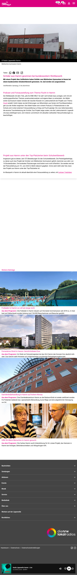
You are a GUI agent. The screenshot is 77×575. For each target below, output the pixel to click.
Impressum (5, 548)
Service (4, 494)
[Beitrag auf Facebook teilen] (14, 73)
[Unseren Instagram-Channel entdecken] (75, 548)
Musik (4, 489)
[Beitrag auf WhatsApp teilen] (10, 73)
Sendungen (6, 471)
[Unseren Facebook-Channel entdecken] (72, 548)
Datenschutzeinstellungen (31, 548)
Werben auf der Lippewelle (11, 512)
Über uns (5, 506)
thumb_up (72, 568)
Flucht (5, 103)
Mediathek (5, 500)
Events (4, 483)
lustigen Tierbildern (65, 172)
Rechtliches (6, 517)
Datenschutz (15, 548)
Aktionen (5, 477)
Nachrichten (6, 466)
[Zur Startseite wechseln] (6, 3)
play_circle (69, 568)
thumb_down (65, 568)
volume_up (60, 568)
